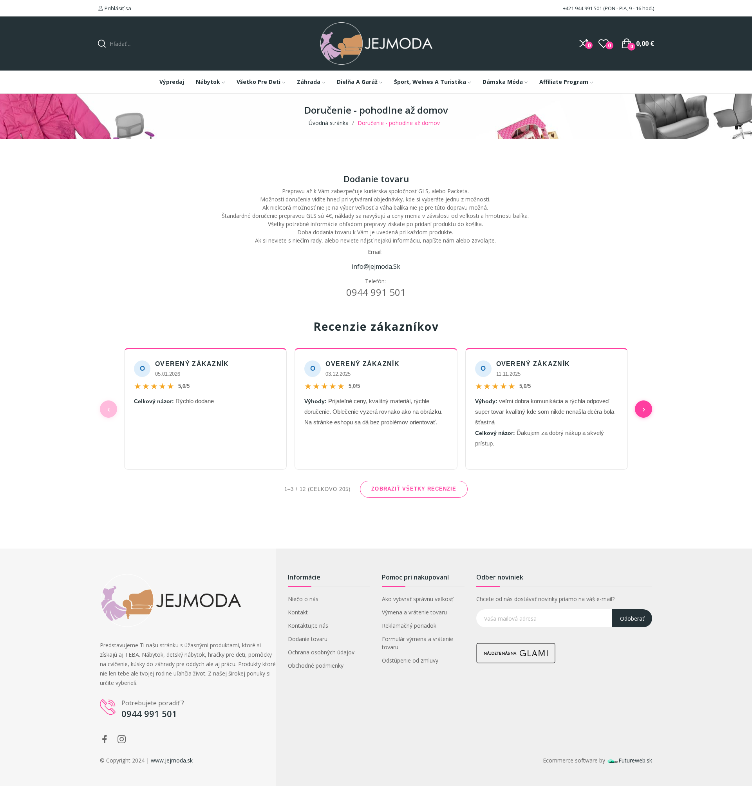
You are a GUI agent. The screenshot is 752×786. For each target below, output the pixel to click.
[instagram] (122, 739)
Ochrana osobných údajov (321, 652)
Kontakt (298, 612)
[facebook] (104, 739)
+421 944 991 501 (582, 8)
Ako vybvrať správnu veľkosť (417, 599)
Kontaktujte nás (308, 625)
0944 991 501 (149, 713)
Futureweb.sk (635, 760)
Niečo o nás (303, 599)
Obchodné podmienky (315, 665)
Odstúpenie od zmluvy (410, 660)
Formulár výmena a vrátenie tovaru (417, 643)
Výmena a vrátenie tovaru (414, 612)
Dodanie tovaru (307, 639)
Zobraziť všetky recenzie (413, 489)
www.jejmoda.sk (172, 760)
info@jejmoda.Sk (376, 266)
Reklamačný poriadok (409, 625)
